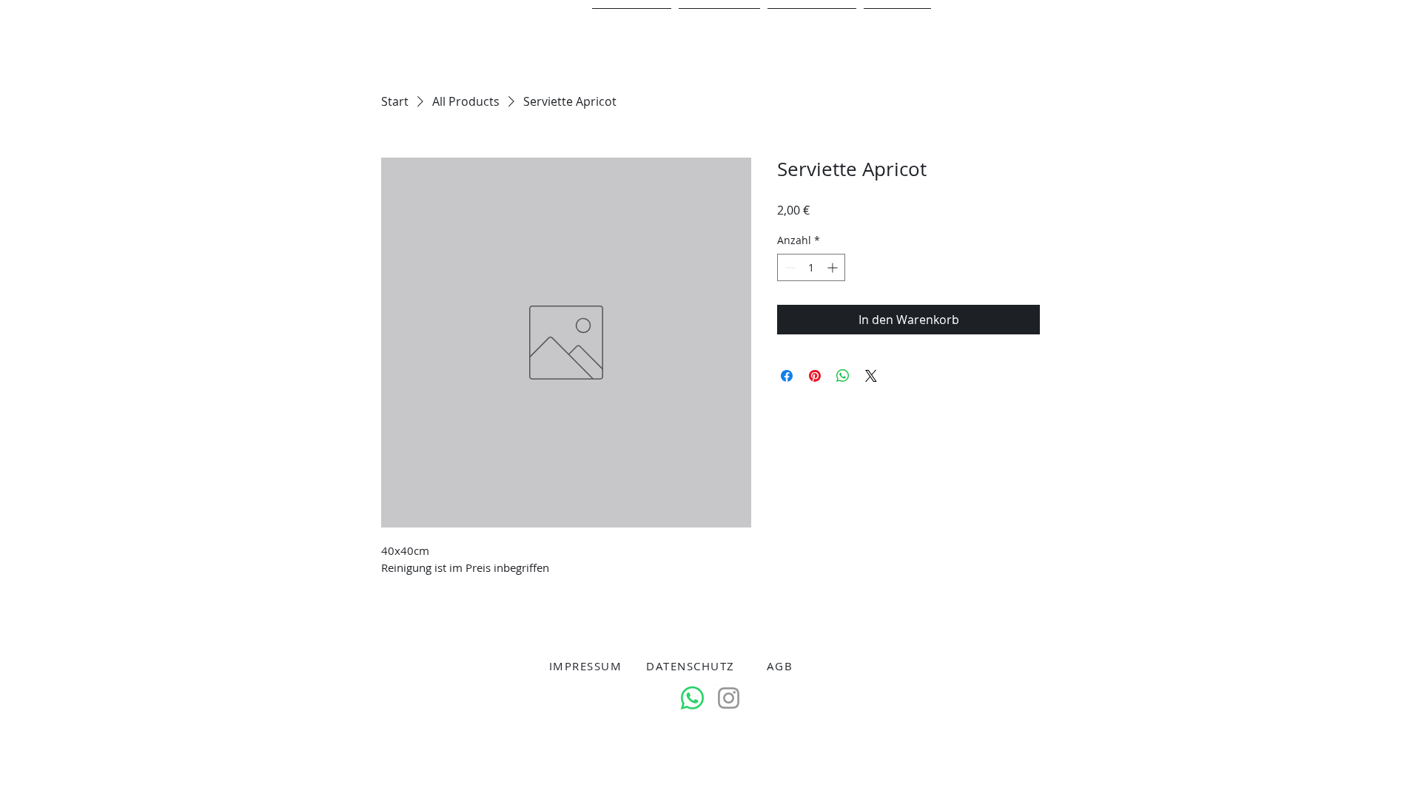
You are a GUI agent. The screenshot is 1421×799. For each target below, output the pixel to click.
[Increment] (833, 267)
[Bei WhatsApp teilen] (843, 376)
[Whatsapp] (692, 698)
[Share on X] (871, 376)
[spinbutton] (811, 267)
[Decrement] (788, 267)
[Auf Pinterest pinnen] (815, 376)
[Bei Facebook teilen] (787, 376)
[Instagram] (728, 698)
